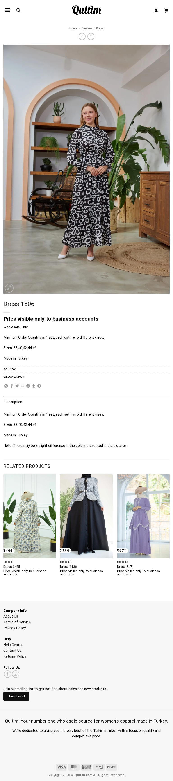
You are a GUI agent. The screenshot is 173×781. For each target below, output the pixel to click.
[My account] (156, 10)
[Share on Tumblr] (33, 386)
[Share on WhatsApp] (6, 386)
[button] (8, 10)
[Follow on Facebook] (7, 674)
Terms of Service (17, 622)
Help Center (13, 645)
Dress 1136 (68, 567)
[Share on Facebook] (12, 386)
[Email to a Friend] (22, 386)
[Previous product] (90, 36)
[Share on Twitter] (17, 386)
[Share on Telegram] (39, 386)
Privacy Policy (14, 628)
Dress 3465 (11, 567)
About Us (10, 616)
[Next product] (82, 36)
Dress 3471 (125, 567)
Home (73, 28)
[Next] (169, 529)
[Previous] (3, 529)
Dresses (87, 28)
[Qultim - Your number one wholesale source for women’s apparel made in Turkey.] (87, 10)
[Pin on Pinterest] (28, 386)
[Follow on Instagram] (15, 674)
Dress (100, 28)
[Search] (18, 10)
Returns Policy (15, 656)
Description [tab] (13, 402)
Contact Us (12, 650)
